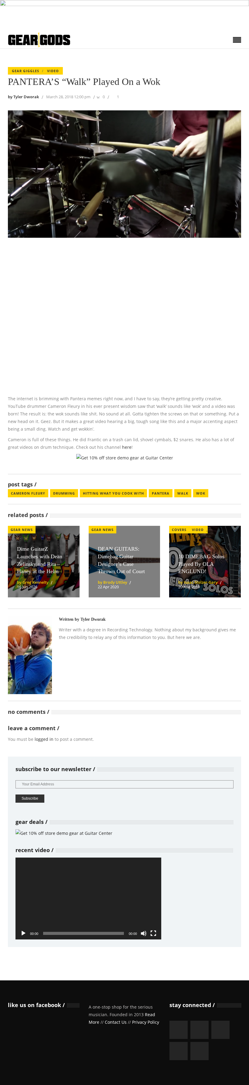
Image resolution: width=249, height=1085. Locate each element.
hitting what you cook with (113, 493)
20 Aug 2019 (189, 587)
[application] (88, 898)
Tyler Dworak (93, 619)
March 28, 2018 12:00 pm (68, 96)
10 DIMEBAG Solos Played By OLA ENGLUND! (201, 564)
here (126, 447)
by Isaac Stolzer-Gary (198, 582)
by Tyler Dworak (23, 96)
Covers (179, 529)
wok (200, 493)
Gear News (22, 529)
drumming (64, 493)
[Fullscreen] (153, 933)
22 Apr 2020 (108, 587)
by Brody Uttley (112, 582)
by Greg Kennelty (33, 582)
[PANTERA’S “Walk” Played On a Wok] (30, 655)
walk (182, 493)
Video (53, 71)
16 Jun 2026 (27, 587)
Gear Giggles (25, 71)
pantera (160, 493)
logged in (44, 739)
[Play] (23, 933)
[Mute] (144, 933)
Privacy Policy (145, 1022)
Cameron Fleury (28, 493)
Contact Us (116, 1022)
